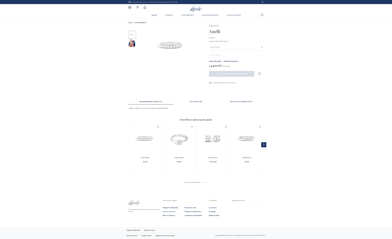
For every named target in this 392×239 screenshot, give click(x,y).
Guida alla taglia (215, 61)
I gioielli (154, 15)
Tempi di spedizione (192, 211)
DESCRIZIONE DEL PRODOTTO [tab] (150, 102)
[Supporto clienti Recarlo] (145, 7)
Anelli (145, 162)
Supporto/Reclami (170, 208)
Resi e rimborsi (169, 215)
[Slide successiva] (263, 144)
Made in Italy (214, 215)
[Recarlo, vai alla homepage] (196, 8)
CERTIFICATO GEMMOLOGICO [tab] (241, 102)
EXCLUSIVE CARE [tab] (196, 102)
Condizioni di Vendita (193, 215)
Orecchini (213, 162)
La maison (169, 15)
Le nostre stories (234, 15)
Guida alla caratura (231, 61)
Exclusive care (190, 208)
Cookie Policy (146, 236)
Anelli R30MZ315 (140, 23)
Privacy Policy (132, 236)
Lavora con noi (169, 211)
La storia (213, 208)
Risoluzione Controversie (165, 236)
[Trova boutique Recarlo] (137, 7)
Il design (212, 211)
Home (130, 23)
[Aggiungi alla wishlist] (260, 74)
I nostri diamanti (187, 15)
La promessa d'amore (210, 15)
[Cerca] (262, 14)
